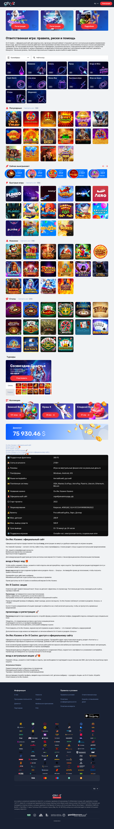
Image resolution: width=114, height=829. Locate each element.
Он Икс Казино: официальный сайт (18, 445)
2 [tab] (55, 28)
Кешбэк (38, 699)
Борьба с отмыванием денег (90, 700)
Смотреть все (30, 108)
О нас (16, 695)
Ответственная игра (89, 695)
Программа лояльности (23, 699)
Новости (39, 695)
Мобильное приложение (44, 703)
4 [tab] (58, 28)
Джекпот (17, 703)
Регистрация (106, 3)
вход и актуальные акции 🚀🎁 (17, 454)
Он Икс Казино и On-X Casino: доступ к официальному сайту (27, 452)
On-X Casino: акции (12, 449)
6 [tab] (62, 28)
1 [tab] (52, 28)
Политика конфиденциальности (68, 700)
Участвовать (21, 378)
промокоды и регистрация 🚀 (16, 450)
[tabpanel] (22, 20)
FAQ (37, 708)
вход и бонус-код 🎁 (13, 447)
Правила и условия (67, 695)
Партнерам (18, 708)
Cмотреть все (32, 183)
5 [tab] (60, 28)
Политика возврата (67, 706)
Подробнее (89, 26)
